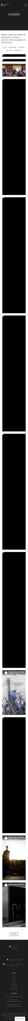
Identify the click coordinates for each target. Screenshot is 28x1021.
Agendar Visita (14, 987)
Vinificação (17, 50)
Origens (14, 976)
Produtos (9, 50)
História (14, 978)
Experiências (14, 985)
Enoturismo (12, 47)
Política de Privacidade (14, 1015)
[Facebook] (11, 955)
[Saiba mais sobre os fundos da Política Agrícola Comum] (14, 965)
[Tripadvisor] (16, 955)
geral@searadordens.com (15, 996)
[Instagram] (14, 955)
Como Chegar (14, 989)
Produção (21, 47)
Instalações (14, 980)
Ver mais (14, 934)
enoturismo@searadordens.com (14, 1001)
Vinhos (14, 982)
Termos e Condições (14, 1017)
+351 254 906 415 (16, 1004)
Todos (5, 47)
